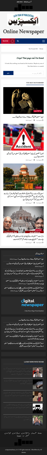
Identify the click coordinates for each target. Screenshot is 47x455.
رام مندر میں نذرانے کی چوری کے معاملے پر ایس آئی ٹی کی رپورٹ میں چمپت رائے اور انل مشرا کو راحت (25, 238)
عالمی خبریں (16, 433)
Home (40, 433)
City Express (39, 120)
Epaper (19, 436)
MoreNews (34, 449)
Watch (5, 41)
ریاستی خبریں (38, 111)
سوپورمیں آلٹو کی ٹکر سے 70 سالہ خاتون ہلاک (28, 117)
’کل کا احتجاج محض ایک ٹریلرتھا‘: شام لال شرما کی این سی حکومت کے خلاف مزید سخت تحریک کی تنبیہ (18, 396)
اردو (23, 436)
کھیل (27, 436)
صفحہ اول (34, 433)
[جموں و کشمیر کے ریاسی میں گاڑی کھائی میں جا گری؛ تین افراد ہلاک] (23, 137)
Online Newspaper (23, 31)
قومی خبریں (38, 187)
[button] (43, 41)
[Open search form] (18, 41)
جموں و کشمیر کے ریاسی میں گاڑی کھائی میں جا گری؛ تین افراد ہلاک (25, 263)
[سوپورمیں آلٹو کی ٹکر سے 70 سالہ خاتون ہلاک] (23, 100)
